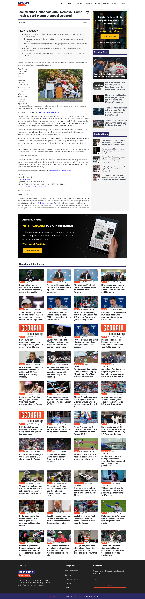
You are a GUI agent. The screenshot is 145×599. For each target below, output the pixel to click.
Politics (79, 4)
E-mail (95, 579)
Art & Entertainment (71, 571)
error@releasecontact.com (43, 203)
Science (106, 4)
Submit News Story (110, 36)
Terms (48, 596)
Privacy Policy (58, 596)
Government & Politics (72, 579)
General (69, 4)
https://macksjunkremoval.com (48, 112)
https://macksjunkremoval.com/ (35, 186)
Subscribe (110, 585)
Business (68, 575)
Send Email (26, 179)
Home (62, 4)
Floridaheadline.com (78, 596)
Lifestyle (88, 4)
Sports (97, 4)
